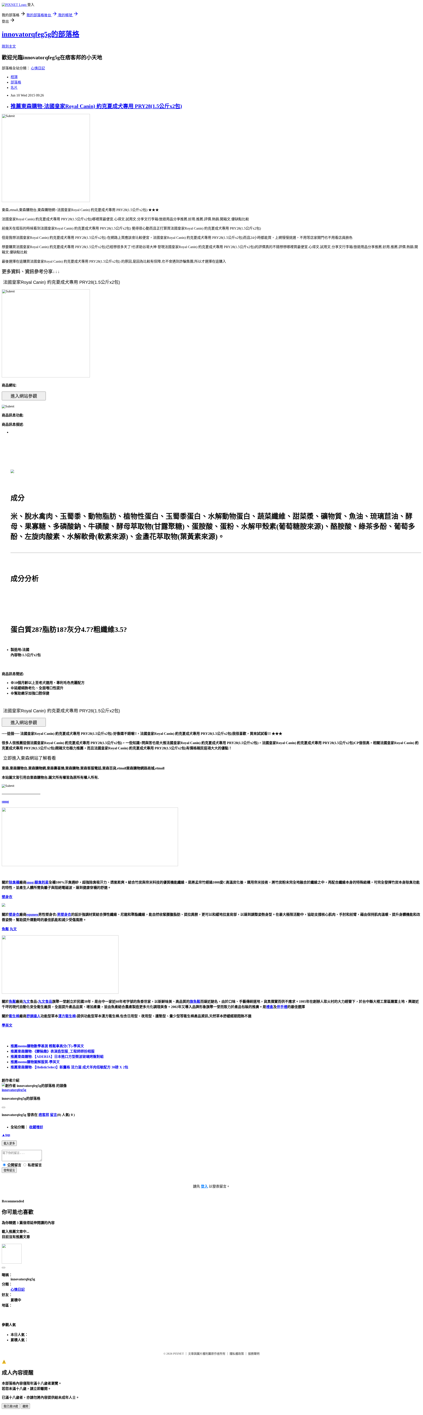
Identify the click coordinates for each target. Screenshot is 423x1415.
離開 (25, 1406)
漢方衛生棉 (67, 1016)
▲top (6, 1135)
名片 (14, 87)
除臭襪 (14, 882)
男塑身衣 (64, 914)
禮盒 (269, 1007)
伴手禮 (282, 1007)
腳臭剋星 (42, 882)
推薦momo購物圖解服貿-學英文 (35, 1062)
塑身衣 (7, 897)
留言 (53, 1115)
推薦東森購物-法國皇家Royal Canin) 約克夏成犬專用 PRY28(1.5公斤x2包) (96, 106)
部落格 (16, 82)
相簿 (14, 77)
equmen (32, 914)
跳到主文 (9, 46)
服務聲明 (254, 1353)
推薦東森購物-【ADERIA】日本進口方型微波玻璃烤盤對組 (57, 1056)
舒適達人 (33, 1016)
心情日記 (38, 68)
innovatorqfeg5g (14, 1090)
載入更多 (9, 1143)
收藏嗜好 (36, 1127)
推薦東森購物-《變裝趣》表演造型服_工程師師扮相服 (53, 1051)
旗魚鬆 (195, 1001)
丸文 (13, 929)
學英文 (7, 1025)
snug (5, 801)
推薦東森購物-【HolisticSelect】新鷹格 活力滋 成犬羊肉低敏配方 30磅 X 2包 (69, 1067)
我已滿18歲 (11, 1406)
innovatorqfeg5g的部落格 (40, 34)
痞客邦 (44, 1115)
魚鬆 (5, 929)
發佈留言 (9, 1170)
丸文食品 (45, 1001)
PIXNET (178, 1353)
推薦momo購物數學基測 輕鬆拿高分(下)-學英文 (47, 1046)
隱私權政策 (237, 1353)
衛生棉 (14, 1016)
